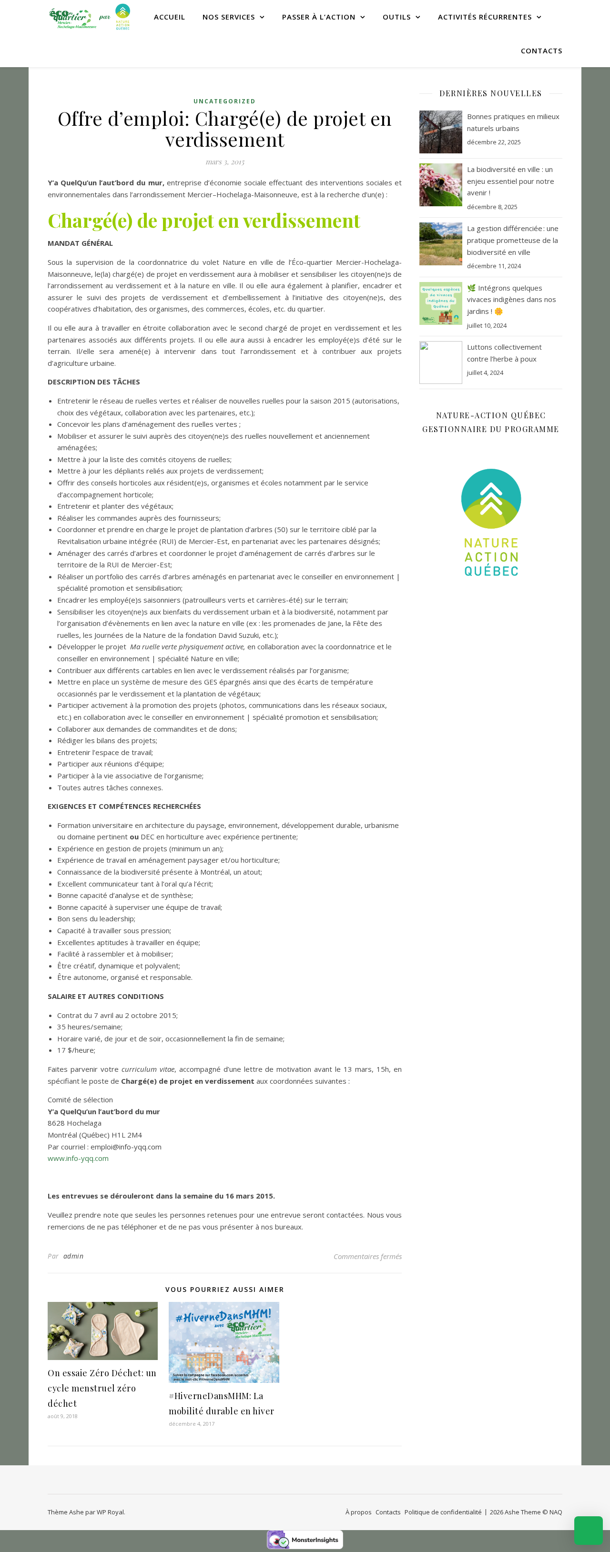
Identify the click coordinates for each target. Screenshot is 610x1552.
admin (73, 1255)
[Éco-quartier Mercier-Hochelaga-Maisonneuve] (90, 16)
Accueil (169, 16)
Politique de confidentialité (443, 1512)
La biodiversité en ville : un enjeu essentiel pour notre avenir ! (510, 180)
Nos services (229, 16)
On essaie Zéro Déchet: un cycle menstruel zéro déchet (102, 1388)
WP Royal (110, 1512)
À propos (359, 1512)
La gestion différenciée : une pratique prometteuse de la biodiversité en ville (513, 239)
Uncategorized (224, 101)
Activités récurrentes (485, 16)
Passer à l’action (319, 16)
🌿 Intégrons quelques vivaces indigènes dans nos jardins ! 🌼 (511, 299)
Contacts (541, 50)
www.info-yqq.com (78, 1158)
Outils (397, 16)
